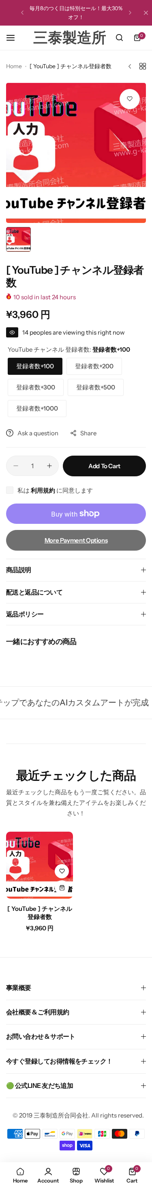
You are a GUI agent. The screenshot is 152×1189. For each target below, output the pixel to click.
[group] (76, 153)
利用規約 (43, 490)
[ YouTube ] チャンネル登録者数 (39, 913)
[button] (22, 12)
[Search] (119, 38)
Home (14, 66)
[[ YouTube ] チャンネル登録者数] (39, 865)
